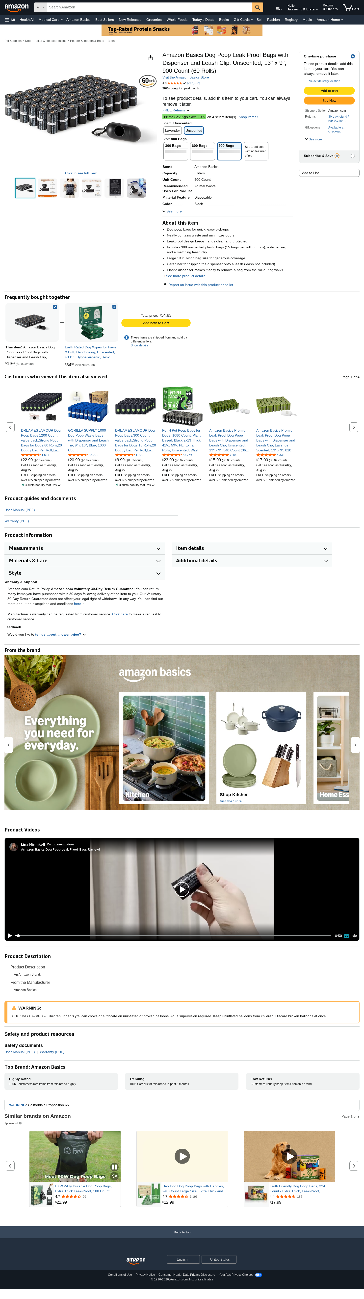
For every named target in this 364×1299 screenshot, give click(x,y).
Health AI (27, 20)
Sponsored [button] (11, 1123)
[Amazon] (17, 7)
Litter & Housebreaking (51, 41)
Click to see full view (81, 173)
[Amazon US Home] (136, 1261)
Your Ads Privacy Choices (236, 1274)
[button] (10, 20)
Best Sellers (104, 20)
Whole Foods (177, 20)
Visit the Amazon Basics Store (185, 77)
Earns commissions (60, 844)
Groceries (154, 20)
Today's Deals (203, 20)
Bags (111, 41)
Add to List (310, 173)
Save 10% (184, 117)
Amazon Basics (78, 20)
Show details (139, 345)
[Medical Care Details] (62, 19)
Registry (291, 20)
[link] (91, 322)
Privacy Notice (145, 1274)
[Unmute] (354, 936)
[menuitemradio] (346, 936)
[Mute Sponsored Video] (114, 1176)
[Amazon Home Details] (342, 19)
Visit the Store (231, 801)
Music (307, 20)
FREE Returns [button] (174, 110)
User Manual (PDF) (19, 510)
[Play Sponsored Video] (182, 1156)
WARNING (17, 1105)
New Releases (130, 20)
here (77, 604)
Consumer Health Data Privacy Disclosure (186, 1274)
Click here (120, 614)
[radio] (25, 188)
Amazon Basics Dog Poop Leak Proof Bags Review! (60, 849)
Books (224, 20)
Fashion (273, 20)
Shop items (247, 117)
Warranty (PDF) (16, 521)
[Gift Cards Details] (252, 19)
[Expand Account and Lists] (317, 9)
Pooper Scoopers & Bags (87, 41)
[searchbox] (149, 7)
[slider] (173, 935)
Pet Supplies (13, 41)
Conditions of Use (120, 1274)
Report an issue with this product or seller (200, 285)
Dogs (28, 41)
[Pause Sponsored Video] (114, 1167)
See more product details (185, 276)
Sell (259, 20)
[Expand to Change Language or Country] (282, 9)
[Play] (9, 936)
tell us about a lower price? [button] (58, 634)
